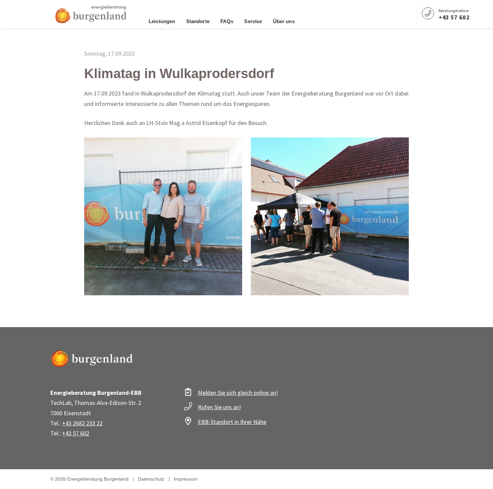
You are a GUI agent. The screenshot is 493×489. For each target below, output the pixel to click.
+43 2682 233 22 (82, 423)
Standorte (198, 21)
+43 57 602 (75, 433)
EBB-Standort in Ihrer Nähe (232, 422)
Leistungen (162, 21)
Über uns (284, 21)
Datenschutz (151, 479)
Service (253, 21)
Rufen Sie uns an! (219, 407)
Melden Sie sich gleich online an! (238, 392)
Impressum (186, 479)
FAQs (227, 21)
